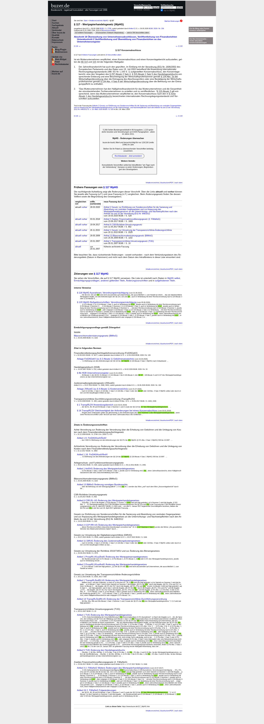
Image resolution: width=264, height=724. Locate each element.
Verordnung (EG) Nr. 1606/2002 (160, 67)
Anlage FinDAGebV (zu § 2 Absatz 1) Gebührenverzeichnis (105, 359)
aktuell (78, 219)
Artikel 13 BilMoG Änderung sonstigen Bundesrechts (102, 484)
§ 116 (77, 46)
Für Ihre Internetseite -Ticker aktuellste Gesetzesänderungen (198, 40)
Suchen (55, 23)
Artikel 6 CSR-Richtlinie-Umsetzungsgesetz (123, 225)
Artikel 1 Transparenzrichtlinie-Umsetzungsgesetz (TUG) (129, 241)
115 (94, 62)
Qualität (55, 35)
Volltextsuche (167, 5)
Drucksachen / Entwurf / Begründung (109, 33)
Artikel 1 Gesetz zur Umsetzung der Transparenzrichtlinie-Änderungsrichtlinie (138, 230)
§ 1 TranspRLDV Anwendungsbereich (95, 404)
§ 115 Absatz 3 (164, 91)
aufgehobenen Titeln (165, 280)
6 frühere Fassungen (89, 55)
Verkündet (56, 30)
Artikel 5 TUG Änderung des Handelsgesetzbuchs (101, 650)
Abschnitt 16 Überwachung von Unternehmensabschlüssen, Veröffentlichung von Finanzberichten (125, 37)
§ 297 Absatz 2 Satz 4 (120, 74)
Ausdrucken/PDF (166, 183)
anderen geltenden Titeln (113, 280)
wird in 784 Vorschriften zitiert (138, 33)
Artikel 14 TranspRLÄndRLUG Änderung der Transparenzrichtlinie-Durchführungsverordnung (122, 599)
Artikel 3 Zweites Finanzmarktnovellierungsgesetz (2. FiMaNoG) (132, 219)
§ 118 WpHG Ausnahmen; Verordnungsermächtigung (102, 292)
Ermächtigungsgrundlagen (86, 280)
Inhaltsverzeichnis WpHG (98, 20)
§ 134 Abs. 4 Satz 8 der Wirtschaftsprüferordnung (124, 81)
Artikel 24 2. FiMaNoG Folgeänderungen (96, 690)
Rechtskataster (62, 64)
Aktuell (55, 28)
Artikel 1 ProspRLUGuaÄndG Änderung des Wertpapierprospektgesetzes (112, 556)
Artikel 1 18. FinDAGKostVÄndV (92, 454)
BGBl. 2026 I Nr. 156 (156, 28)
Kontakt (55, 38)
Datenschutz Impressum (58, 41)
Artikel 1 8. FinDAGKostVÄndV (91, 438)
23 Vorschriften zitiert (113, 55)
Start (54, 20)
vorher (84, 207)
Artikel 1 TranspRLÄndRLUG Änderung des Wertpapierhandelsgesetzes (112, 580)
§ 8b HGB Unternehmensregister (93, 373)
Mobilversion (61, 52)
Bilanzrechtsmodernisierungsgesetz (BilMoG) (95, 335)
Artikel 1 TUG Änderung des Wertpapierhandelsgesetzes (104, 615)
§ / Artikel (138, 10)
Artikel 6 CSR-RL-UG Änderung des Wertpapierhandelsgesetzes (108, 500)
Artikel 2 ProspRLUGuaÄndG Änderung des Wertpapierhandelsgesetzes (112, 564)
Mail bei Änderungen (172, 21)
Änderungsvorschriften (137, 280)
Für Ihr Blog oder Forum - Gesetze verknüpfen (199, 29)
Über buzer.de (58, 33)
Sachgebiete (58, 25)
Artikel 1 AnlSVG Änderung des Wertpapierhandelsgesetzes (106, 468)
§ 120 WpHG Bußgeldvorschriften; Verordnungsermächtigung (106, 302)
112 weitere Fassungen (83, 33)
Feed (57, 62)
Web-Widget (60, 59)
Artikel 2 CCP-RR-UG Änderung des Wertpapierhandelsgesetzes (108, 525)
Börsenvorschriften (108, 30)
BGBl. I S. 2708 (105, 28)
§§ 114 (84, 62)
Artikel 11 (132, 28)
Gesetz (146, 10)
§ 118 (178, 46)
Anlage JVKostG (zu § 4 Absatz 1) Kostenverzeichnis (102, 389)
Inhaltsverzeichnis (152, 183)
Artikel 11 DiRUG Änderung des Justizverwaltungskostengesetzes (108, 541)
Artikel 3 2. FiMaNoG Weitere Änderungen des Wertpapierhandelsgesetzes (113, 668)
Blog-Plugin (60, 50)
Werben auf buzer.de (57, 73)
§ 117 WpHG (110, 187)
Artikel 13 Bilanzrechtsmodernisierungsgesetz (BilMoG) (128, 236)
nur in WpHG (169, 10)
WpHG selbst (173, 278)
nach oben (178, 183)
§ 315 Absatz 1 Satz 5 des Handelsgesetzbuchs (155, 74)
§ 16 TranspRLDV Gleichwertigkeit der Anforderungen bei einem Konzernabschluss (117, 410)
